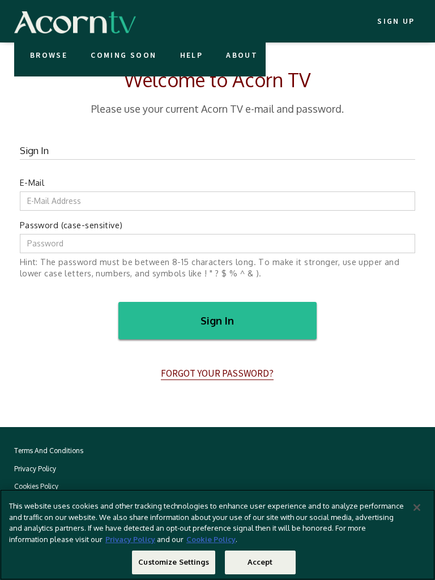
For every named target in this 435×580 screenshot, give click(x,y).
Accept (260, 561)
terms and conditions (48, 450)
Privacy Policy (130, 539)
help (191, 55)
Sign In (217, 320)
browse (48, 55)
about (242, 55)
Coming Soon (123, 55)
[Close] (416, 507)
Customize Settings (173, 561)
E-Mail (32, 182)
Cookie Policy (211, 539)
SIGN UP (396, 21)
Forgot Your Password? (217, 373)
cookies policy (36, 486)
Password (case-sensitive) (71, 225)
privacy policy (35, 468)
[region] (217, 534)
